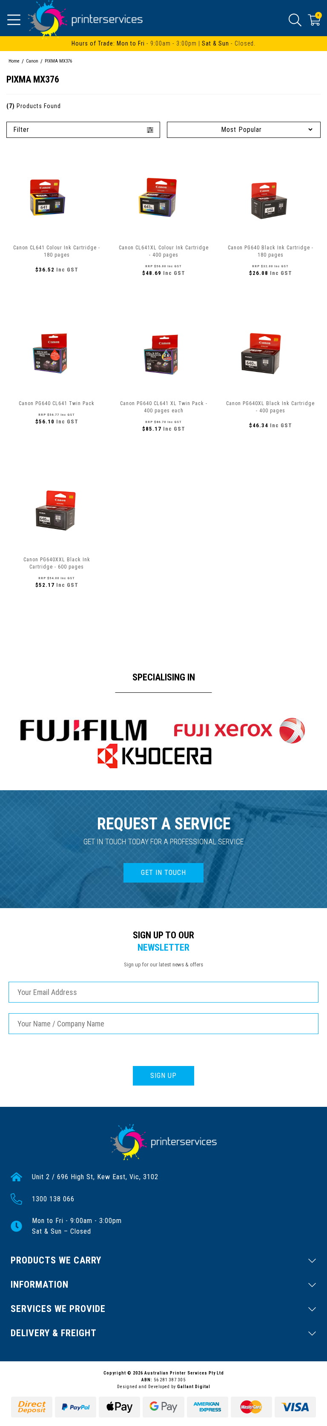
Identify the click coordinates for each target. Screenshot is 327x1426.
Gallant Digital (193, 1386)
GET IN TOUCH (163, 873)
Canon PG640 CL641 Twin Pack (57, 403)
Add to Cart (56, 288)
